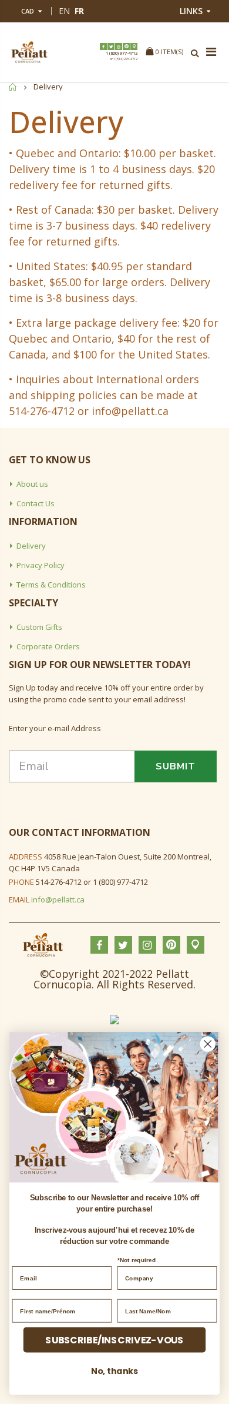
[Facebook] (103, 46)
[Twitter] (110, 46)
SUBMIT (176, 766)
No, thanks (114, 1371)
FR (79, 10)
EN (64, 10)
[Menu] (211, 52)
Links (191, 10)
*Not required (136, 1259)
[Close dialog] (208, 1043)
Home (13, 87)
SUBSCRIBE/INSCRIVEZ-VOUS (114, 1339)
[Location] (133, 46)
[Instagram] (118, 46)
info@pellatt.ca (58, 899)
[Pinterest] (126, 46)
